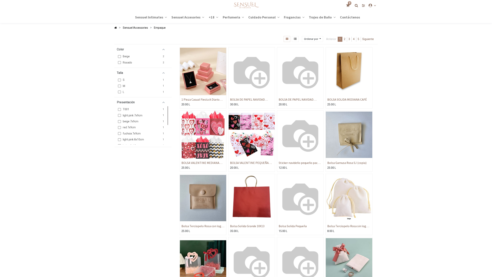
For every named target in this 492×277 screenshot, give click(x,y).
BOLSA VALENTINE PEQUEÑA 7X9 (249, 163)
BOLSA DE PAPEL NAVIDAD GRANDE (247, 100)
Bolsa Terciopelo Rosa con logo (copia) (202, 226)
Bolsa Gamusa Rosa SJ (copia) (347, 163)
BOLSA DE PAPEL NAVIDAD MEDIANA (296, 100)
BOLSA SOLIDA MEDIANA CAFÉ (347, 99)
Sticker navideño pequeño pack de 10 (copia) (299, 163)
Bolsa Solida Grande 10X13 (247, 226)
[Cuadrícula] (287, 39)
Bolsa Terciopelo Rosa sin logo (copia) (347, 226)
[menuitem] (350, 17)
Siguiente (368, 39)
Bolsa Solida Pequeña (293, 226)
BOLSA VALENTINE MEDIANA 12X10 (200, 163)
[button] (312, 39)
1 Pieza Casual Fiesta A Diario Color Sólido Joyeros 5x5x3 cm (201, 100)
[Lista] (295, 39)
